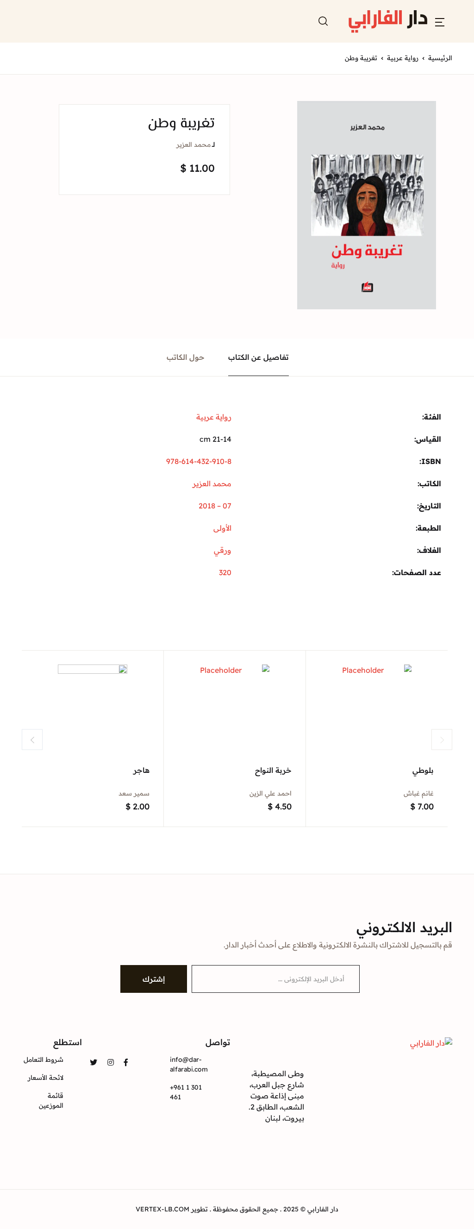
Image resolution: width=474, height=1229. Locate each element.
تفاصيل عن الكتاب (258, 357)
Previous (32, 739)
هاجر (141, 770)
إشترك (154, 979)
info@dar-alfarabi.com (189, 1064)
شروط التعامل (43, 1059)
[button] (439, 21)
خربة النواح (273, 770)
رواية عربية (402, 58)
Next (441, 739)
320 (225, 572)
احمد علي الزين (270, 793)
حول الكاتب (186, 357)
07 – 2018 (215, 505)
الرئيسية (440, 58)
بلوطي (423, 770)
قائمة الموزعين (51, 1100)
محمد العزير (193, 144)
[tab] (259, 357)
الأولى (222, 528)
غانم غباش (419, 793)
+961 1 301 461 (186, 1092)
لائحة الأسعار (45, 1077)
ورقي (222, 550)
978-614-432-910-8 (198, 461)
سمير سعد (134, 793)
